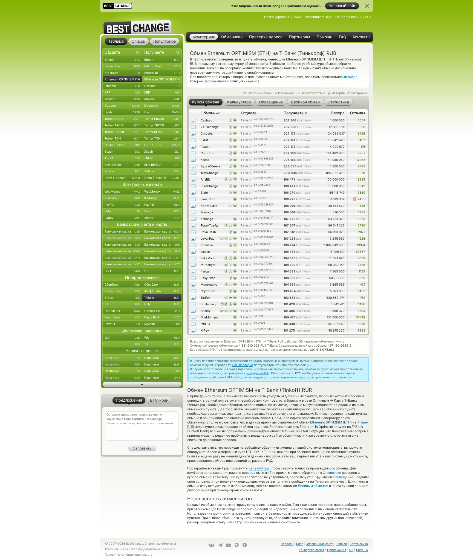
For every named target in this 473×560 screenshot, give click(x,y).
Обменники (232, 37)
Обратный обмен (260, 93)
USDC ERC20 (122, 145)
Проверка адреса (265, 37)
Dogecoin (122, 106)
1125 (362, 271)
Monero (122, 99)
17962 (360, 160)
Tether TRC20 (122, 125)
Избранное (286, 93)
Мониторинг (203, 36)
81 (363, 173)
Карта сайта (359, 544)
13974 (361, 245)
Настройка (359, 93)
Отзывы (357, 113)
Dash (122, 112)
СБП (122, 271)
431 (362, 284)
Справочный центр (320, 544)
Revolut (122, 324)
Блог (299, 544)
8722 (361, 166)
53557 (360, 252)
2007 (361, 120)
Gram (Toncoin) (122, 178)
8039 (361, 258)
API (351, 550)
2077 (361, 232)
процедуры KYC (257, 373)
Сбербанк (122, 284)
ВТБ (122, 304)
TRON (122, 158)
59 (363, 127)
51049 (360, 317)
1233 (361, 212)
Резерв (338, 113)
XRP (122, 92)
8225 (361, 219)
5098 (361, 324)
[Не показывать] (367, 5)
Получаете (295, 113)
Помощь (324, 37)
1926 (361, 238)
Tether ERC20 (122, 119)
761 (362, 298)
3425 (361, 133)
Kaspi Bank (122, 317)
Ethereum (122, 73)
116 (362, 147)
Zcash (122, 151)
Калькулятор (259, 468)
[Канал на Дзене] (244, 545)
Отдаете (248, 113)
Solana (122, 171)
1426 (361, 304)
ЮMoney (122, 198)
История (338, 93)
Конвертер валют (311, 550)
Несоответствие (313, 93)
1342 (361, 186)
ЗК (122, 344)
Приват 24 (122, 311)
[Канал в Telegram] (220, 545)
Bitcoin (122, 60)
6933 (361, 330)
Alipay (122, 218)
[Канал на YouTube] (228, 545)
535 (362, 206)
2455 (359, 199)
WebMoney (122, 191)
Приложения (336, 550)
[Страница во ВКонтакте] (211, 545)
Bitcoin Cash (122, 66)
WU (122, 338)
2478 (361, 265)
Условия (111, 554)
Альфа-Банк (122, 291)
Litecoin (122, 86)
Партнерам (299, 37)
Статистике (332, 473)
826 (362, 278)
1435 (361, 291)
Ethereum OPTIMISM (122, 79)
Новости (287, 544)
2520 (361, 193)
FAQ (342, 37)
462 (362, 140)
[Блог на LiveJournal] (236, 545)
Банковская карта (122, 231)
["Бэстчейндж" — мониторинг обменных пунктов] (142, 23)
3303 (361, 311)
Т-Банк (122, 298)
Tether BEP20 (122, 132)
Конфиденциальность (136, 554)
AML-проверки (242, 365)
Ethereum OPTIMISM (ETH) (331, 422)
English (341, 544)
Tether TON (122, 138)
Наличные (122, 358)
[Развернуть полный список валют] (142, 384)
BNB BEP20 (122, 165)
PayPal (122, 205)
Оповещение (343, 477)
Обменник (210, 113)
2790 (361, 225)
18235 (360, 179)
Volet (122, 211)
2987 (361, 153)
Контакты (361, 37)
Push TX (362, 550)
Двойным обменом (313, 486)
